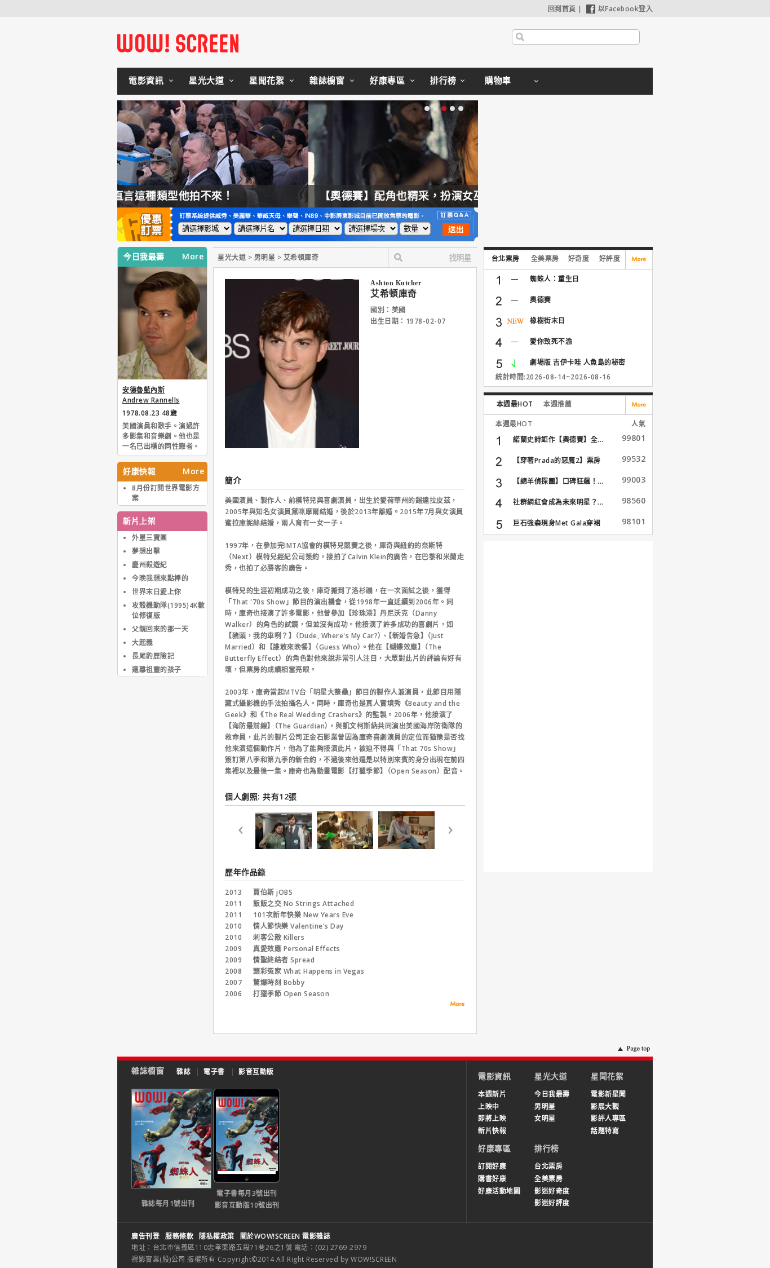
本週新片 (492, 1094)
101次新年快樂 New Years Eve (303, 915)
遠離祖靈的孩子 (157, 669)
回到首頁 (562, 9)
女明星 (545, 1118)
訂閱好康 (492, 1166)
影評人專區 (608, 1118)
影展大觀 (605, 1106)
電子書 (214, 1071)
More (192, 256)
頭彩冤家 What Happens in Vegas (308, 971)
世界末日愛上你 (157, 592)
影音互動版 (256, 1071)
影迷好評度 (552, 1203)
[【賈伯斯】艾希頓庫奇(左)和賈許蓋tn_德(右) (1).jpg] (345, 846)
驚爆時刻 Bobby (278, 982)
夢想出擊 (146, 551)
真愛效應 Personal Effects (296, 948)
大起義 (142, 642)
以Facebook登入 (625, 9)
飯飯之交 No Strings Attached (303, 903)
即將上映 (492, 1118)
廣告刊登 (145, 1236)
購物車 (498, 80)
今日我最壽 (552, 1094)
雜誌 (183, 1071)
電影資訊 (146, 80)
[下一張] (450, 831)
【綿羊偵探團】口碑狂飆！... (558, 481)
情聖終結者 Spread (284, 960)
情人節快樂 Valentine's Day (298, 926)
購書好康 (492, 1178)
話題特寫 (605, 1131)
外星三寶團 (149, 537)
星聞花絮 (266, 80)
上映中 (488, 1106)
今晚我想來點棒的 (160, 578)
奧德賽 (540, 299)
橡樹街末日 (547, 320)
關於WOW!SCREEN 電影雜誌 (285, 1236)
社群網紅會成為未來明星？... (558, 502)
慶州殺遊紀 (149, 564)
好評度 (610, 258)
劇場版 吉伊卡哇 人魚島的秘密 (578, 362)
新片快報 (492, 1131)
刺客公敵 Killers (278, 937)
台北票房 (506, 258)
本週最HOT (515, 404)
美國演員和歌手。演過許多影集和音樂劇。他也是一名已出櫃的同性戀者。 (161, 436)
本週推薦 (557, 404)
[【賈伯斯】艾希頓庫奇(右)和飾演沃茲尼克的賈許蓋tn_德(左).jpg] (283, 846)
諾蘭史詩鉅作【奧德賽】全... (558, 439)
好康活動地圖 (499, 1191)
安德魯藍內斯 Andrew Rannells (151, 395)
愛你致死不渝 (551, 341)
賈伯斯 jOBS (273, 892)
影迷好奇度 (552, 1191)
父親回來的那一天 (160, 629)
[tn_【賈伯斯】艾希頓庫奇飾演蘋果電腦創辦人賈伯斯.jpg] (406, 846)
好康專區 (387, 80)
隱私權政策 (216, 1236)
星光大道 (206, 80)
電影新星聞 (608, 1094)
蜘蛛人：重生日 (554, 279)
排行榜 (443, 80)
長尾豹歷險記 (153, 656)
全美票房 (545, 258)
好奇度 (579, 258)
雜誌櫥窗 (326, 80)
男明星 (545, 1106)
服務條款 (179, 1236)
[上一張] (240, 831)
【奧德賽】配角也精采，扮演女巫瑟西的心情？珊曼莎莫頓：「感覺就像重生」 (338, 195)
